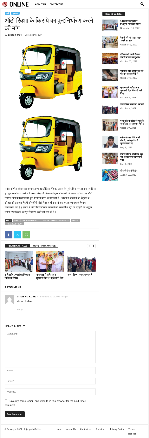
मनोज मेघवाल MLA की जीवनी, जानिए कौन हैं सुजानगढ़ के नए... (130, 140)
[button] (142, 4)
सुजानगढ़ (15, 13)
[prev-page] (89, 246)
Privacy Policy (117, 429)
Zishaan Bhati (15, 34)
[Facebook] (8, 234)
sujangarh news (15, 224)
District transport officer (56, 220)
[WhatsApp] (26, 234)
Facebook (131, 433)
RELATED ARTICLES (17, 245)
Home (59, 429)
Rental (75, 220)
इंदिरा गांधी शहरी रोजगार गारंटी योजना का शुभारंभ (130, 56)
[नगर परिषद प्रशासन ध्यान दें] (82, 261)
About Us (40, 4)
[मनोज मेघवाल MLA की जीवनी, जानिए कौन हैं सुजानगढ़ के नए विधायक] (110, 142)
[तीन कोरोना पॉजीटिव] (110, 175)
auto (16, 220)
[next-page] (94, 246)
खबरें (7, 13)
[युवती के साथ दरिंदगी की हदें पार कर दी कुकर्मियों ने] (110, 75)
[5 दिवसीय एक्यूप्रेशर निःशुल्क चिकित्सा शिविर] (19, 261)
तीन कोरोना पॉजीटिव (129, 170)
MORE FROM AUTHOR (44, 245)
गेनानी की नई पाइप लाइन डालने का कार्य (130, 39)
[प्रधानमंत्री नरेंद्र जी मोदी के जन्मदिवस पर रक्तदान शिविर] (110, 125)
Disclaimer (100, 429)
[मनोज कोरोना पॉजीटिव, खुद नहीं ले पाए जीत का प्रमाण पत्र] (110, 158)
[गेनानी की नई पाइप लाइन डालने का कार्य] (110, 42)
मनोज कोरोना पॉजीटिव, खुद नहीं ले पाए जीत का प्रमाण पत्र (131, 156)
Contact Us (56, 4)
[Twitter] (17, 234)
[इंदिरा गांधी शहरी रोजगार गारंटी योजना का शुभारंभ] (110, 58)
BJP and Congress (31, 220)
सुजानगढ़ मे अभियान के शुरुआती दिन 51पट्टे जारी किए (49, 276)
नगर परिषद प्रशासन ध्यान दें (80, 274)
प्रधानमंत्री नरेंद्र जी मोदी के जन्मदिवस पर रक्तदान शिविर (132, 122)
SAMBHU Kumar (27, 296)
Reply (20, 309)
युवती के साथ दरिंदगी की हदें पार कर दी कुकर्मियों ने (131, 72)
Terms (131, 429)
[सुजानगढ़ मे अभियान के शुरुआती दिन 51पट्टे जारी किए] (50, 261)
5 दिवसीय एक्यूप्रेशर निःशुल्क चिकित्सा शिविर (17, 276)
